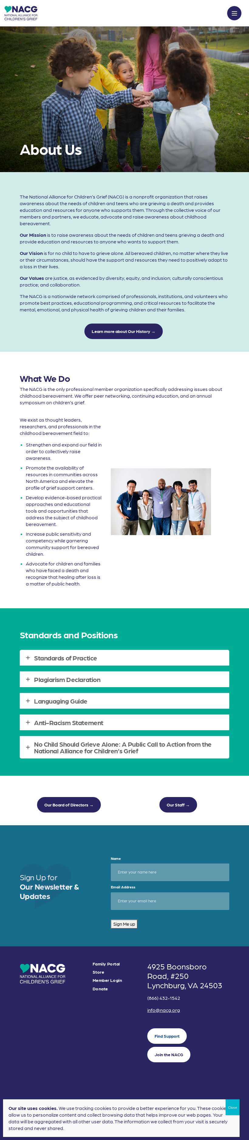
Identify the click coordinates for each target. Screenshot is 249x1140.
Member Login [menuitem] (107, 980)
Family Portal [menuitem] (106, 964)
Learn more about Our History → (123, 331)
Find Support (167, 1035)
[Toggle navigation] (234, 13)
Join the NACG (169, 1054)
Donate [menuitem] (100, 988)
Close (232, 1107)
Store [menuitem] (98, 972)
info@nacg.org (163, 1010)
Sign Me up (124, 924)
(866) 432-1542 (163, 998)
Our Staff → (178, 804)
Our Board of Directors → (69, 804)
